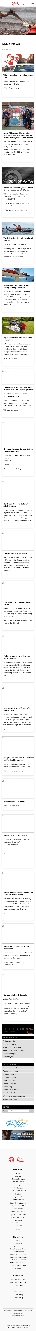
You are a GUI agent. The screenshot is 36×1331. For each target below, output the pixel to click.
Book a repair (19, 1208)
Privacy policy (18, 1297)
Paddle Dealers (18, 1199)
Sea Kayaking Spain (10, 844)
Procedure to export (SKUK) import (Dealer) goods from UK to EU (18, 188)
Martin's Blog (8, 460)
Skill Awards (18, 1220)
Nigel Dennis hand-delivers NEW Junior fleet (17, 338)
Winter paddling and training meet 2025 (18, 76)
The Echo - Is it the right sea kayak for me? (18, 239)
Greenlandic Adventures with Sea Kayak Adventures (18, 450)
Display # (5, 49)
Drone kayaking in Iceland (14, 801)
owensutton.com (22, 1327)
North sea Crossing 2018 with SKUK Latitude (16, 505)
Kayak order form (18, 1246)
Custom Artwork (18, 1251)
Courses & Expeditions (18, 1257)
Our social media (18, 1285)
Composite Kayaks (18, 1179)
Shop (18, 1229)
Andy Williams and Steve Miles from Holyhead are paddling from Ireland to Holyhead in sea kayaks (18, 135)
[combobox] (18, 1111)
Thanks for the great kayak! (15, 553)
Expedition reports (18, 1223)
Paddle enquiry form (10, 1071)
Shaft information (9, 1077)
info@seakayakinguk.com (18, 1279)
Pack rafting (7, 1086)
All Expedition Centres (18, 1262)
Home (18, 1173)
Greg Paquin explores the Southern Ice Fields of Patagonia (18, 759)
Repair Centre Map (19, 1206)
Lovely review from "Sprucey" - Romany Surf (16, 709)
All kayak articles (9, 1041)
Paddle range (19, 1188)
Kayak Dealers (18, 1197)
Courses (18, 1225)
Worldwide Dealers (10, 1099)
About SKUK (18, 1243)
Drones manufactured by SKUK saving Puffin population (17, 286)
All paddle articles (9, 1074)
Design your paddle (10, 1068)
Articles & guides (18, 1211)
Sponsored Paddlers (18, 1265)
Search (5, 1111)
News (18, 1241)
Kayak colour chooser (18, 1254)
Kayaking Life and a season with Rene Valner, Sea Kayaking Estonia (18, 388)
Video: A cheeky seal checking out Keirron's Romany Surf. (18, 893)
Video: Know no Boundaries (15, 835)
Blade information (9, 1080)
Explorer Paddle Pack (11, 1090)
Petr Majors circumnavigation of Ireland (17, 603)
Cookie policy (18, 1294)
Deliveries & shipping (18, 1260)
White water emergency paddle (14, 1096)
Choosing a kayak (9, 1044)
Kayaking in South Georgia (15, 995)
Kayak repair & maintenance (13, 1050)
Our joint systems (9, 1083)
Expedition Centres (18, 1217)
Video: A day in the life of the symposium (16, 947)
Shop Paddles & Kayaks (12, 1093)
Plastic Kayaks (8, 1056)
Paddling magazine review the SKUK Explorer (16, 657)
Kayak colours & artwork (12, 1047)
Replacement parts (10, 1053)
